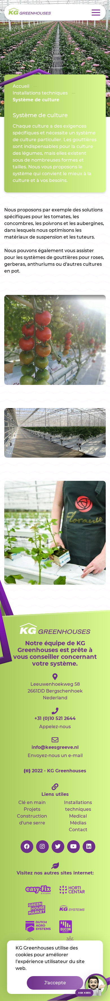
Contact (78, 829)
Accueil (21, 86)
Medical (78, 816)
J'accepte (55, 982)
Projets (32, 809)
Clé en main (32, 802)
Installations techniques (78, 806)
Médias (78, 823)
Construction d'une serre (32, 819)
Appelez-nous (55, 722)
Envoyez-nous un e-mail (55, 751)
